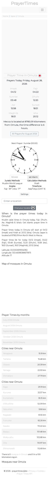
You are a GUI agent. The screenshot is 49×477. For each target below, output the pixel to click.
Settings (24, 194)
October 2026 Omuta (13, 337)
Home (5, 16)
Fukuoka (7, 420)
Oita (5, 443)
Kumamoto (8, 398)
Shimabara (8, 376)
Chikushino (8, 404)
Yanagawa (7, 353)
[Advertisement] (24, 47)
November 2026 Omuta (14, 342)
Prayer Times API (24, 474)
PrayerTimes (24, 3)
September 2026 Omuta (14, 331)
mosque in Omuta (19, 454)
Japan (13, 16)
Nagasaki (7, 415)
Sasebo (6, 426)
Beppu (6, 432)
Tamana (6, 359)
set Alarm (33, 177)
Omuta (21, 16)
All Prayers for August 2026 (24, 134)
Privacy (32, 471)
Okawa (6, 365)
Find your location (23, 208)
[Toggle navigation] (42, 10)
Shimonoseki (9, 448)
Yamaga (6, 370)
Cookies (40, 471)
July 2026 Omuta (11, 320)
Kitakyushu (8, 437)
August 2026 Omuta (12, 326)
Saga (5, 387)
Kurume (7, 392)
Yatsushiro (7, 409)
